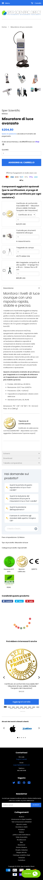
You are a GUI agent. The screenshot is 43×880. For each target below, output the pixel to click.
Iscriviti (36, 805)
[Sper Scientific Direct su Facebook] (19, 783)
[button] (21, 487)
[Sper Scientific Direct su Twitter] (14, 783)
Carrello (37, 3)
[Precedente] (4, 677)
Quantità (5, 150)
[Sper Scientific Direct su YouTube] (29, 783)
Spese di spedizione (9, 134)
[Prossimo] (38, 677)
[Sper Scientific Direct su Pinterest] (24, 783)
